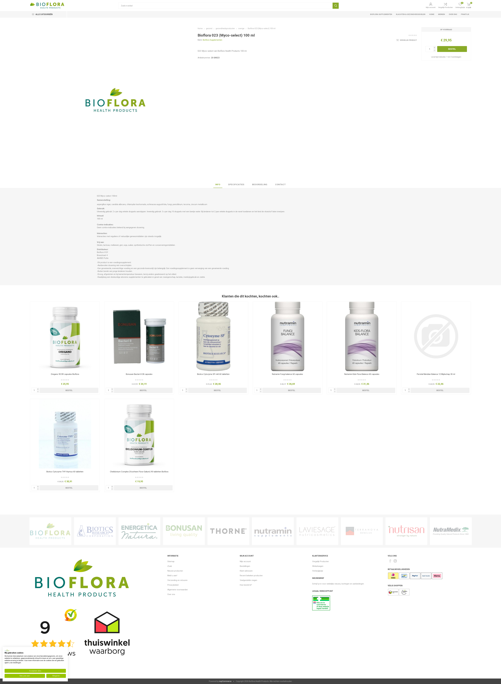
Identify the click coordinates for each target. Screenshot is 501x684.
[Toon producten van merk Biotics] (95, 531)
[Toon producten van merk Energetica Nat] (139, 531)
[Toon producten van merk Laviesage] (317, 531)
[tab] (217, 184)
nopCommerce (225, 681)
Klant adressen (246, 571)
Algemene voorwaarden (177, 589)
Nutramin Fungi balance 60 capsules (287, 374)
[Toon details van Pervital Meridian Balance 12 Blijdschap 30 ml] (436, 336)
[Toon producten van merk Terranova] (362, 531)
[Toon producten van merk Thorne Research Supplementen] (228, 531)
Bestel (452, 49)
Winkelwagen (317, 566)
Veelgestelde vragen (248, 580)
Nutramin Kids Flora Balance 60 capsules (361, 374)
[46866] (213, 336)
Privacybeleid (172, 585)
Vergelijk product (408, 40)
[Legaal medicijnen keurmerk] (321, 610)
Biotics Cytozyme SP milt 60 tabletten (213, 374)
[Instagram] (395, 561)
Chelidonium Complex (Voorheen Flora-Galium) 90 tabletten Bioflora (139, 471)
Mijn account (431, 7)
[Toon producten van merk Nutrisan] (406, 531)
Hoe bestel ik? (246, 585)
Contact (280, 184)
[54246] (361, 336)
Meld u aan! (172, 575)
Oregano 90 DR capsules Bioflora (65, 374)
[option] (50, 531)
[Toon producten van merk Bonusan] (184, 531)
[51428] (287, 336)
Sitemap (170, 561)
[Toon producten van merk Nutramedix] (451, 531)
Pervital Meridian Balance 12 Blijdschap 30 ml (436, 374)
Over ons (171, 594)
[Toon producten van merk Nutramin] (273, 531)
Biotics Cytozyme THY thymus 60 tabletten (64, 471)
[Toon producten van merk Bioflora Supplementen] (50, 531)
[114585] (139, 336)
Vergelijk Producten (445, 7)
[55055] (65, 434)
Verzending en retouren (177, 580)
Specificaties (236, 184)
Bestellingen (245, 566)
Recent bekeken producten (251, 575)
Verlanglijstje (317, 571)
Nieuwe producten (175, 571)
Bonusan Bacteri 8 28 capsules (139, 374)
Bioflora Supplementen (212, 40)
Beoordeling (259, 184)
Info (217, 184)
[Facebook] (390, 561)
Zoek (336, 6)
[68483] (65, 336)
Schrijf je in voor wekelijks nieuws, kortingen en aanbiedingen (338, 584)
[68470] (139, 434)
